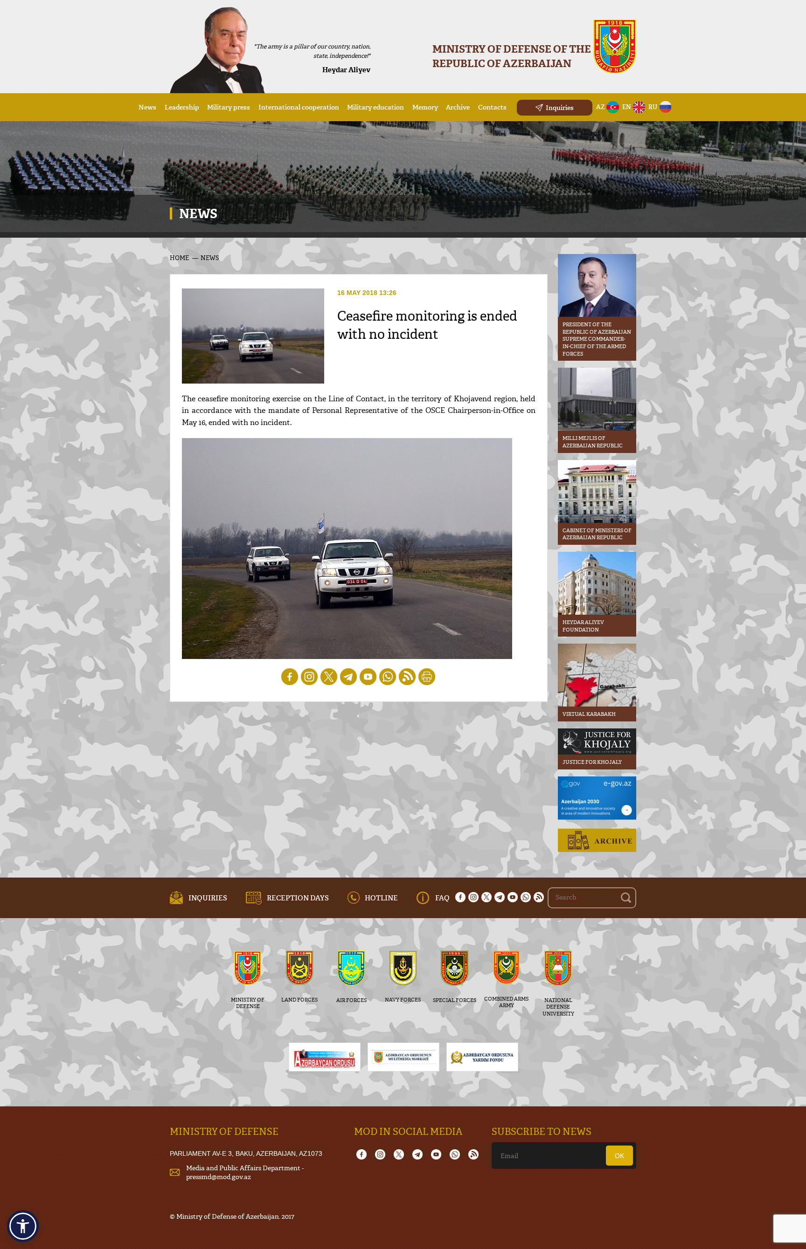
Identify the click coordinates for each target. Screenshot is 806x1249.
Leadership (182, 107)
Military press (228, 107)
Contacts (492, 107)
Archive (458, 107)
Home (179, 258)
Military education (375, 107)
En (626, 107)
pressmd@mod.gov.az (218, 1176)
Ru (652, 107)
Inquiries (560, 107)
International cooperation (298, 107)
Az (600, 107)
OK (619, 1156)
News (147, 107)
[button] (22, 1226)
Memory (425, 107)
